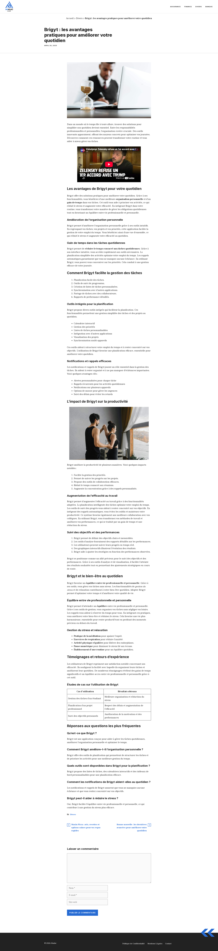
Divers (198, 6)
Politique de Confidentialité (133, 943)
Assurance (175, 6)
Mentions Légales (154, 943)
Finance (188, 6)
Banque (209, 6)
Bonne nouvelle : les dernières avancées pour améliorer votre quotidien (132, 827)
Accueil (70, 18)
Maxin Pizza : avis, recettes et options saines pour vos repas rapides (85, 827)
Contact (168, 943)
